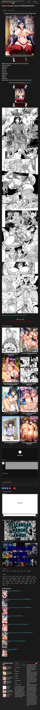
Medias (12, 581)
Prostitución (16, 583)
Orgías (35, 581)
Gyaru (3, 579)
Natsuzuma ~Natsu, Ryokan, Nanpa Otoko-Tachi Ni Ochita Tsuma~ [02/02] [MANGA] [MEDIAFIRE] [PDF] (20, 632)
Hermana (10, 579)
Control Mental (29, 576)
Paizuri (4, 583)
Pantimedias (8, 583)
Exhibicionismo (28, 578)
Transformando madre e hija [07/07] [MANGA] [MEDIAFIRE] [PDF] (29, 443)
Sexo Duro (20, 315)
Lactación (23, 579)
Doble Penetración (13, 578)
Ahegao (6, 315)
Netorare (17, 315)
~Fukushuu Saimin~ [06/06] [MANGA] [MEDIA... (9, 668)
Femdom (33, 578)
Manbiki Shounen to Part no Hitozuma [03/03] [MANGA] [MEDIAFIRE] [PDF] (17, 640)
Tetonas (23, 315)
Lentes (31, 579)
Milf (12, 315)
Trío (33, 583)
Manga (13, 10)
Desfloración (4, 578)
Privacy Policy (16, 673)
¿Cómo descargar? (28, 82)
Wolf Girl (25, 315)
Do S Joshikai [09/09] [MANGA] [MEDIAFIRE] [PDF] (29, 353)
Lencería (27, 579)
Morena (23, 581)
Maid (3, 581)
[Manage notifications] (2, 705)
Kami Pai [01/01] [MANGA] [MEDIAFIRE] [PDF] (11, 412)
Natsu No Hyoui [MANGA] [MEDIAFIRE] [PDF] (11, 442)
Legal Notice (16, 678)
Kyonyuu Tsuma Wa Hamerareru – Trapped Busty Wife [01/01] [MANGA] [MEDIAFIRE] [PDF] (11, 384)
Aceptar (29, 1)
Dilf (8, 578)
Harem (7, 579)
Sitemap (16, 682)
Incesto (19, 579)
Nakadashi (14, 315)
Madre (34, 579)
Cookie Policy (16, 676)
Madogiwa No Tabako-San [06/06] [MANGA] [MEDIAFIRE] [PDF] (29, 414)
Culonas (34, 576)
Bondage (17, 576)
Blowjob (8, 315)
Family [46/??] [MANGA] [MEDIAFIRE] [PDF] (13, 649)
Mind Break (18, 581)
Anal (6, 576)
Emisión (10, 10)
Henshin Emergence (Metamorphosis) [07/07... (9, 682)
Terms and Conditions (17, 680)
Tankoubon (25, 583)
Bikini (9, 576)
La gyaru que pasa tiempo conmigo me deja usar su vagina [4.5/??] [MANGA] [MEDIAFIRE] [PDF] (19, 599)
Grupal (10, 315)
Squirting (21, 583)
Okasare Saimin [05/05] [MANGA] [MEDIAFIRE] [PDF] (14, 590)
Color (24, 576)
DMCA (15, 669)
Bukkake (21, 576)
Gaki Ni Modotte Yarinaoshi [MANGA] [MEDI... (9, 673)
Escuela (23, 578)
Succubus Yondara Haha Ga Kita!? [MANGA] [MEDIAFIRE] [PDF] (15, 615)
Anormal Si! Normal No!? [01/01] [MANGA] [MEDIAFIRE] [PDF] (29, 384)
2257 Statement (17, 671)
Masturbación (7, 581)
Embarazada (19, 578)
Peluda (12, 583)
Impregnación (15, 579)
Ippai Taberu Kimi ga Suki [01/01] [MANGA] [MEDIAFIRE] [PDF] (11, 354)
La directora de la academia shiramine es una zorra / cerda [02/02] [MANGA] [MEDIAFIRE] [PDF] (19, 607)
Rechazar (34, 1)
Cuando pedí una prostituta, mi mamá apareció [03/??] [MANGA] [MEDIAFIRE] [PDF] (18, 624)
